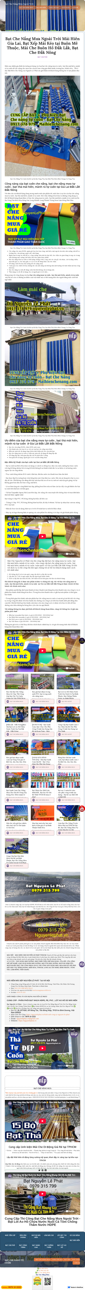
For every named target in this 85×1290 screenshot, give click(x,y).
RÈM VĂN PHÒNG (23, 1236)
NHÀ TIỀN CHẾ (10, 1235)
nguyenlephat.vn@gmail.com (27, 1019)
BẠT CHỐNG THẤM (49, 1246)
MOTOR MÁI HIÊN (36, 1236)
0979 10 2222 (21, 992)
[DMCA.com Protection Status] (37, 1282)
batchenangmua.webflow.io (42, 990)
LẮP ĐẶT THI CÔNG (61, 1236)
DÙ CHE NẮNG (75, 1235)
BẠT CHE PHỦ (42, 57)
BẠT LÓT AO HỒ (61, 1246)
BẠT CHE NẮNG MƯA (42, 1088)
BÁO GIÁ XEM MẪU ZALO (24, 988)
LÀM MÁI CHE (49, 1235)
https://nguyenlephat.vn (27, 1021)
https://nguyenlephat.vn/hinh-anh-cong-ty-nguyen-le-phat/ (48, 1014)
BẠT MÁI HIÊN (75, 1240)
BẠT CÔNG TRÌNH (23, 1246)
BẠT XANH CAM (36, 1246)
